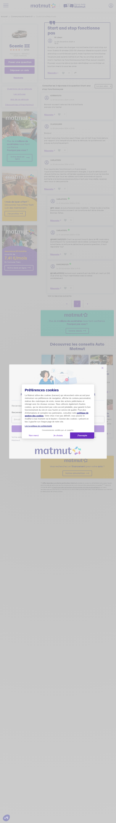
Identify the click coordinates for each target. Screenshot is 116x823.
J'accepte (82, 435)
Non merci (34, 435)
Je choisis (58, 435)
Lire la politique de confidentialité (38, 426)
